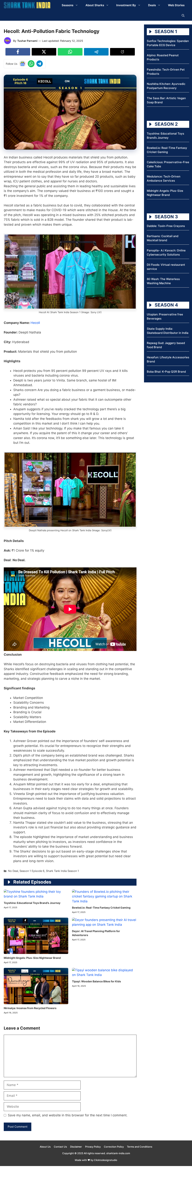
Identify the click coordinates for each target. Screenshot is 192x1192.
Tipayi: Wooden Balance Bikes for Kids (96, 981)
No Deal (13, 870)
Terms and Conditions (139, 1146)
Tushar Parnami (27, 40)
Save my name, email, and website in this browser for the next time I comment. (68, 1115)
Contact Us (60, 1146)
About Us (45, 1146)
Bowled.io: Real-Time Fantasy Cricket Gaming (101, 907)
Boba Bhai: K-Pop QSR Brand (166, 371)
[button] (183, 15)
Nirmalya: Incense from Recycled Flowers (30, 1008)
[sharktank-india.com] (27, 5)
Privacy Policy (93, 1146)
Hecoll (35, 323)
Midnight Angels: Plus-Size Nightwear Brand (32, 957)
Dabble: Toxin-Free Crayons (166, 226)
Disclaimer (76, 1146)
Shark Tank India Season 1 (62, 870)
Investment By (126, 5)
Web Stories (176, 5)
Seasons (67, 5)
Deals (152, 5)
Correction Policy (114, 1146)
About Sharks (95, 5)
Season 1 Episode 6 (32, 870)
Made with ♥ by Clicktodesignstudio (96, 1160)
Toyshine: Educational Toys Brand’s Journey (32, 902)
